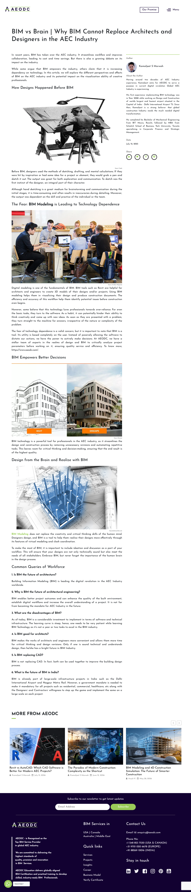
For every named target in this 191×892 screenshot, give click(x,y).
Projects (87, 860)
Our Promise (149, 9)
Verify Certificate (93, 880)
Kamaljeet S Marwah (21, 775)
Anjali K (73, 779)
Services (87, 855)
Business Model (92, 875)
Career (87, 870)
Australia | (89, 836)
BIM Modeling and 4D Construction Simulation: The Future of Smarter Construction (90, 771)
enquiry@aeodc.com (149, 832)
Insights (87, 865)
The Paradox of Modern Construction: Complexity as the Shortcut (33, 769)
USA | (86, 832)
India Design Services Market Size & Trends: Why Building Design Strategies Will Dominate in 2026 (151, 771)
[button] (179, 723)
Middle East (103, 836)
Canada (95, 832)
